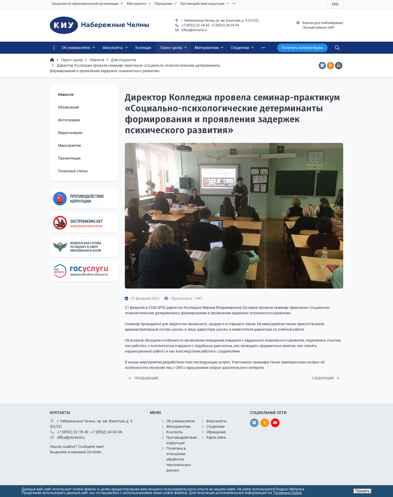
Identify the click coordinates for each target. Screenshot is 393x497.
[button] (234, 284)
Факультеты (216, 421)
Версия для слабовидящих (323, 23)
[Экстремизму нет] (84, 223)
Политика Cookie (287, 493)
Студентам (215, 426)
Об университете (180, 421)
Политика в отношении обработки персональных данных (178, 459)
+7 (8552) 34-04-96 (225, 25)
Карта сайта (216, 437)
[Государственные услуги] (84, 271)
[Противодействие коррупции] (84, 198)
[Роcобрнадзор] (84, 247)
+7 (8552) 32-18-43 (195, 25)
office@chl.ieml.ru (194, 30)
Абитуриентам (178, 426)
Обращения (216, 432)
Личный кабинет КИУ (318, 27)
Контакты (174, 432)
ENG (335, 4)
